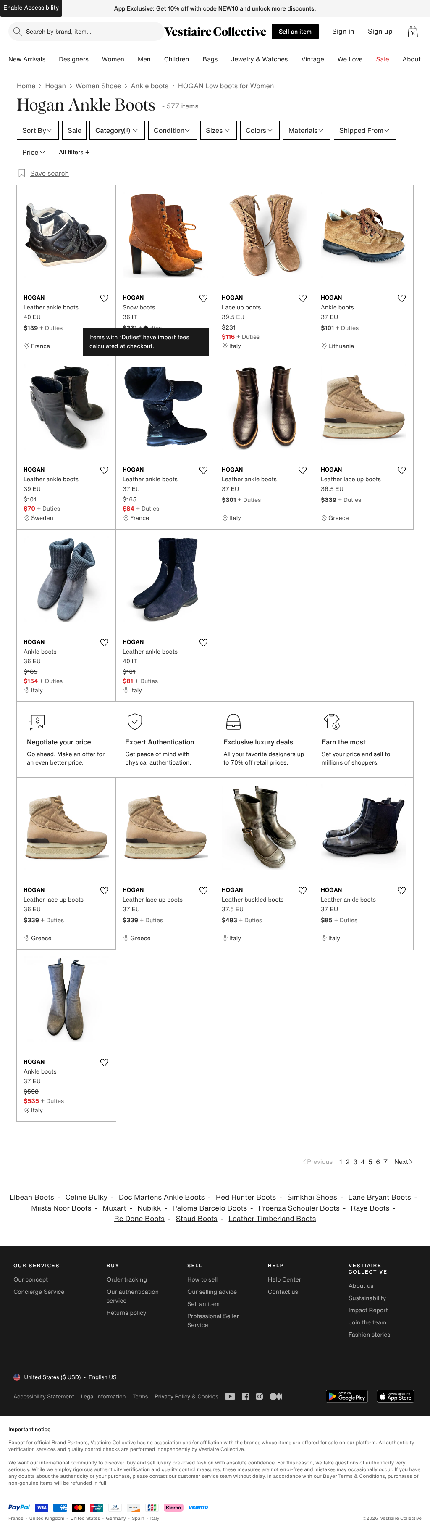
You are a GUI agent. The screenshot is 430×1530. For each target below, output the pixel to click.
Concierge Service (38, 1291)
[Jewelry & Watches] (294, 59)
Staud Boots (197, 1218)
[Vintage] (331, 59)
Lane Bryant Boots (379, 1197)
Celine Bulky (86, 1197)
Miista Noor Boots (61, 1208)
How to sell (202, 1279)
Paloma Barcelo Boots (209, 1208)
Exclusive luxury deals (258, 742)
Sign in (343, 31)
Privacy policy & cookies (186, 1397)
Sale (382, 59)
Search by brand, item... (59, 31)
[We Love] (369, 59)
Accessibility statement (43, 1397)
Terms (140, 1397)
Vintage (312, 59)
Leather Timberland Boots (272, 1218)
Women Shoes (98, 86)
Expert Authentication (159, 742)
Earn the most (344, 742)
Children (176, 59)
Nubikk (149, 1208)
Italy (155, 1518)
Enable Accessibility (31, 7)
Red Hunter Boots (246, 1197)
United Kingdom (47, 1518)
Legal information (103, 1397)
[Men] (157, 59)
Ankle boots (149, 86)
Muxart (114, 1208)
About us (361, 1286)
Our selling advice (212, 1291)
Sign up (380, 31)
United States (85, 1518)
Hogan (55, 86)
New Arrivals (26, 59)
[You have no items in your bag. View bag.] (413, 31)
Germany (116, 1518)
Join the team (367, 1322)
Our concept (30, 1279)
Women (113, 59)
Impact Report (368, 1310)
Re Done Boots (139, 1218)
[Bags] (224, 59)
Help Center (284, 1279)
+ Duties (51, 327)
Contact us (283, 1291)
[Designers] (95, 59)
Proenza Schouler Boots (299, 1208)
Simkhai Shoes (312, 1197)
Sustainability (367, 1298)
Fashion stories (369, 1334)
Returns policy (126, 1312)
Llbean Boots (32, 1197)
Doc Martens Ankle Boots (162, 1197)
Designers (74, 59)
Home (26, 86)
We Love (350, 59)
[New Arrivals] (52, 59)
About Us (416, 59)
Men (144, 59)
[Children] (195, 59)
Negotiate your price (59, 742)
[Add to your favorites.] (104, 298)
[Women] (131, 59)
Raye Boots (370, 1208)
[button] (413, 31)
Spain (138, 1518)
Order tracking (127, 1279)
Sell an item (295, 31)
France (16, 1518)
